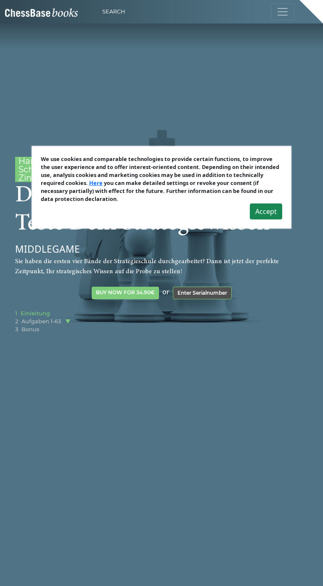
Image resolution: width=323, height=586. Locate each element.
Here (96, 183)
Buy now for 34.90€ (125, 292)
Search (113, 11)
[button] (68, 321)
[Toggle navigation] (282, 11)
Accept (266, 211)
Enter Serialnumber (202, 293)
